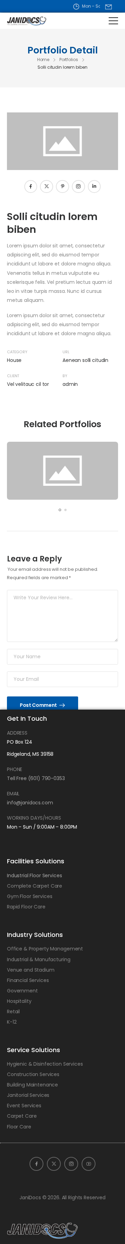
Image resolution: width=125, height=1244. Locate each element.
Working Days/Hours (34, 817)
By (64, 376)
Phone (14, 769)
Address (17, 732)
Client (13, 376)
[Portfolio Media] (62, 471)
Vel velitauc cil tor (28, 384)
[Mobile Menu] (113, 20)
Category (17, 352)
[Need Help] (108, 6)
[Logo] (21, 21)
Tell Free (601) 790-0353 (36, 778)
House (14, 360)
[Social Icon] (31, 186)
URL (65, 352)
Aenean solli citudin (85, 360)
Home (43, 59)
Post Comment (39, 705)
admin (70, 384)
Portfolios (68, 59)
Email (13, 793)
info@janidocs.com (30, 802)
